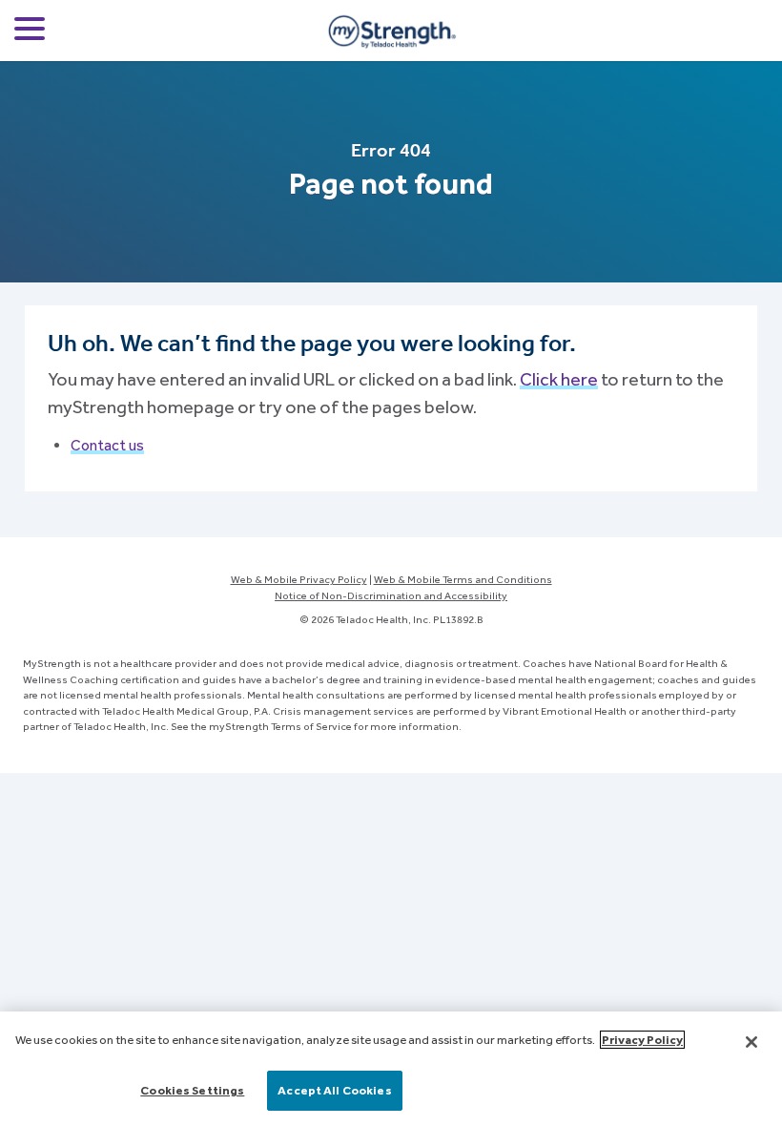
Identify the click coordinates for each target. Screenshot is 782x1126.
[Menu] (29, 32)
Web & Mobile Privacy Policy (299, 579)
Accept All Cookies (334, 1090)
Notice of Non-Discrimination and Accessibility (391, 595)
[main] (391, 1068)
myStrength (391, 30)
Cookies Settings (192, 1090)
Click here (559, 378)
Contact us (107, 445)
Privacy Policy (642, 1039)
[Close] (751, 1042)
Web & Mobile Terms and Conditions (463, 579)
